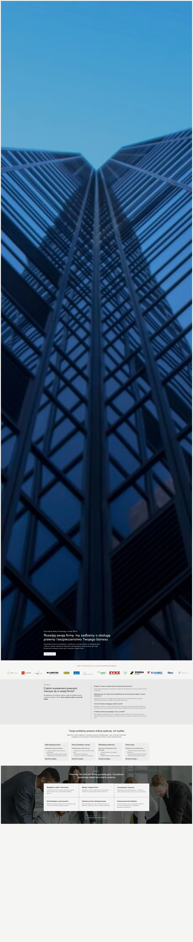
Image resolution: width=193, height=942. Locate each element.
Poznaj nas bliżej (95, 901)
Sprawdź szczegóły (50, 758)
